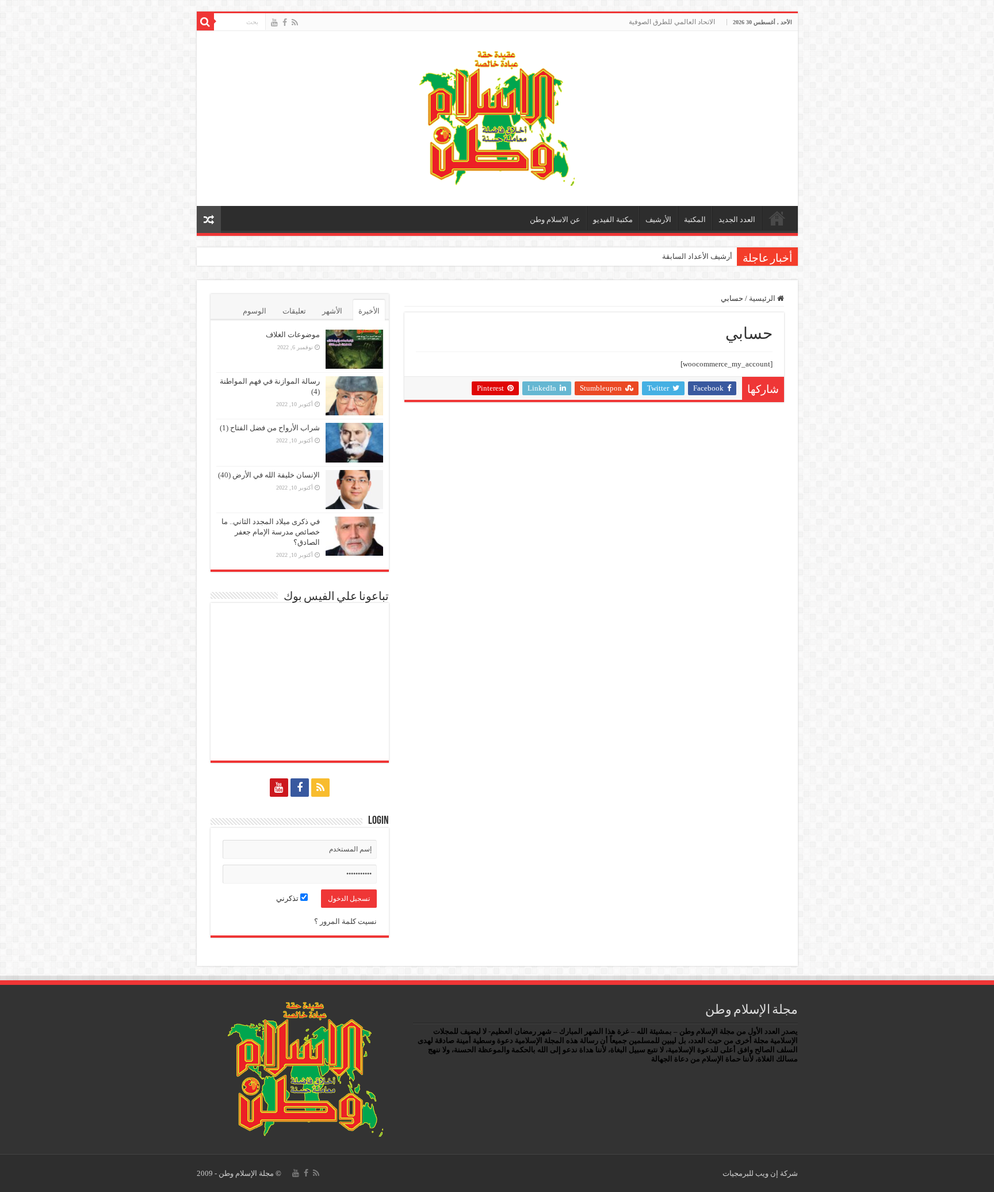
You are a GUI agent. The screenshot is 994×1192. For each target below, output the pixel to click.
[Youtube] (274, 22)
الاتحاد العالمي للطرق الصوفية (672, 22)
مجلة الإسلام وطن (246, 1173)
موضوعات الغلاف (293, 334)
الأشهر (332, 311)
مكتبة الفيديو (613, 219)
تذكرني (288, 898)
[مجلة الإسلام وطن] (497, 115)
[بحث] (205, 21)
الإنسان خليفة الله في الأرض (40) (269, 475)
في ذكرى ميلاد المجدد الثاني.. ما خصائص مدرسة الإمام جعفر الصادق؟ (270, 532)
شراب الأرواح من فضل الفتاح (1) (270, 427)
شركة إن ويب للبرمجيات (760, 1173)
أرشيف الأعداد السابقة (697, 256)
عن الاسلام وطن (555, 219)
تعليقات (294, 311)
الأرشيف (658, 219)
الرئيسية (777, 218)
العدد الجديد (736, 219)
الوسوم (254, 311)
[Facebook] (284, 22)
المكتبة (695, 219)
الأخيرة (369, 311)
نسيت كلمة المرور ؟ (345, 921)
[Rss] (294, 22)
